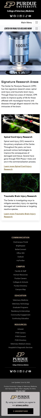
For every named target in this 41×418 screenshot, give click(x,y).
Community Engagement (20, 314)
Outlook (20, 256)
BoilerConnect (20, 249)
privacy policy (22, 405)
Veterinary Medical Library (20, 343)
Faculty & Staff (20, 271)
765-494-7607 (20, 391)
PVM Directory (20, 340)
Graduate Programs (20, 307)
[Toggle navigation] (37, 22)
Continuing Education (20, 318)
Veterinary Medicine (20, 300)
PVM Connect (20, 336)
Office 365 (20, 253)
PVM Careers (20, 332)
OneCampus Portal (20, 242)
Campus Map (20, 289)
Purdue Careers (21, 278)
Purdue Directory (20, 285)
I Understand (20, 411)
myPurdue (20, 260)
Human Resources (20, 274)
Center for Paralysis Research (18, 28)
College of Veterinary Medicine (20, 10)
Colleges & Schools (20, 282)
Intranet (21, 329)
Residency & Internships (20, 311)
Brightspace (20, 245)
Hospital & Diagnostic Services (20, 347)
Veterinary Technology (20, 303)
